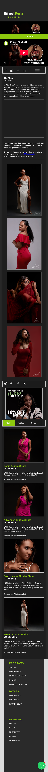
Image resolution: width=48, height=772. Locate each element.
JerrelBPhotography (27, 154)
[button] (42, 766)
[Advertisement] (24, 5)
